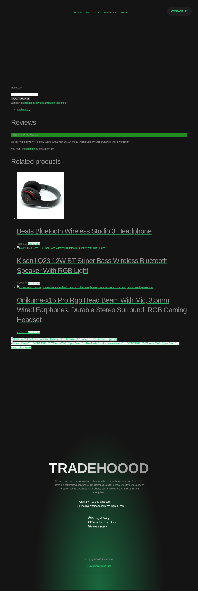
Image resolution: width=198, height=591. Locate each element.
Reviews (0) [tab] (23, 109)
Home (78, 12)
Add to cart (20, 98)
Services (109, 12)
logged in (30, 148)
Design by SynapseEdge (99, 566)
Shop (124, 12)
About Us (92, 12)
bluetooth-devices (34, 102)
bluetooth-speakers (56, 102)
